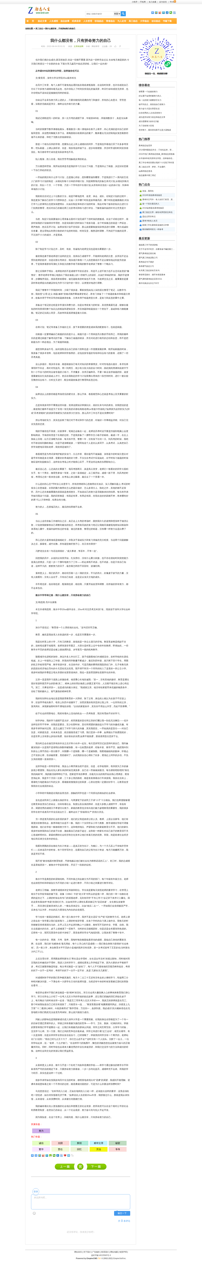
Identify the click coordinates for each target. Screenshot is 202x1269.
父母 (53, 672)
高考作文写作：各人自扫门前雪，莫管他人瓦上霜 (158, 199)
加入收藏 (152, 2)
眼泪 (73, 129)
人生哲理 (87, 21)
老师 (84, 249)
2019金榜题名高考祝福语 (153, 208)
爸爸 (91, 778)
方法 (82, 166)
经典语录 (76, 21)
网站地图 (114, 1252)
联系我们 (105, 1252)
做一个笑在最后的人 (150, 204)
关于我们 (87, 1252)
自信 (84, 755)
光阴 (60, 1143)
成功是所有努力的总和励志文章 (152, 117)
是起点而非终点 (149, 216)
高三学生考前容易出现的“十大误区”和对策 (156, 162)
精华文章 (98, 1143)
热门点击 (144, 184)
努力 (44, 89)
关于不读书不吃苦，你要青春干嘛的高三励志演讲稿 (157, 249)
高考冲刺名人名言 (149, 221)
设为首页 (163, 2)
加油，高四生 (148, 191)
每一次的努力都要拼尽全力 (150, 100)
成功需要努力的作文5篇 (149, 121)
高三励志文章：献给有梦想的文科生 (157, 212)
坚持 (97, 702)
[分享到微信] (170, 12)
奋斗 (121, 1043)
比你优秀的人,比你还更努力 (150, 113)
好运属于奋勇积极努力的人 (150, 96)
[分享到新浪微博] (160, 12)
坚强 (33, 778)
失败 (117, 231)
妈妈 (38, 774)
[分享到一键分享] (36, 1155)
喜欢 (71, 736)
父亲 (38, 679)
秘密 (117, 1143)
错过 (117, 219)
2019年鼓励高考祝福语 (152, 195)
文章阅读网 (78, 46)
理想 (57, 223)
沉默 (111, 1039)
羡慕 (77, 770)
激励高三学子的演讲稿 (66, 1166)
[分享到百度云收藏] (65, 1155)
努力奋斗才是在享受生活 (149, 109)
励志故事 (65, 21)
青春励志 (110, 21)
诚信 (41, 1143)
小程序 (134, 2)
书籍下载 (167, 21)
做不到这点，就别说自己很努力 (152, 104)
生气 (88, 932)
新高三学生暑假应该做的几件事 (155, 225)
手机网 (143, 2)
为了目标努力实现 (146, 126)
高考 (33, 357)
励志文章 (42, 21)
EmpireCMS (92, 1258)
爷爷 (117, 1149)
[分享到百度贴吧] (174, 12)
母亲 (57, 702)
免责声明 (123, 1252)
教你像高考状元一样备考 (152, 229)
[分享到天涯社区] (68, 1155)
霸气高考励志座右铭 (147, 253)
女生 (111, 902)
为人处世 (121, 21)
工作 (60, 327)
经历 (68, 573)
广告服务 (96, 1252)
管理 (44, 664)
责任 (84, 720)
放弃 (65, 60)
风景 (84, 782)
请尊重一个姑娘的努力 (148, 92)
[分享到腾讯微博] (163, 12)
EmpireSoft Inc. (119, 1258)
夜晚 (68, 133)
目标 (84, 313)
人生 (57, 634)
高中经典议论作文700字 (149, 283)
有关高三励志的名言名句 (149, 270)
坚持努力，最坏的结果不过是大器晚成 (155, 130)
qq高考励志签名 (145, 171)
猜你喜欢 (144, 85)
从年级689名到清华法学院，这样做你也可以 (157, 158)
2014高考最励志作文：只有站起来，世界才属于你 (157, 150)
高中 (76, 63)
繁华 (41, 1149)
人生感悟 (53, 21)
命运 (40, 100)
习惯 (57, 200)
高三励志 (133, 21)
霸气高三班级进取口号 (148, 258)
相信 (77, 584)
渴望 (91, 724)
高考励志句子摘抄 (146, 262)
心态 (102, 394)
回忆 (113, 996)
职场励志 (99, 21)
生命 (111, 60)
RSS (172, 2)
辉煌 (79, 1143)
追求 (110, 372)
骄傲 (103, 1095)
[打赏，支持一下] (80, 1166)
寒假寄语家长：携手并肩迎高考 (152, 275)
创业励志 (156, 21)
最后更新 (144, 238)
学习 (77, 166)
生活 (71, 664)
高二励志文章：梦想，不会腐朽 (152, 167)
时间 (106, 85)
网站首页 (78, 1252)
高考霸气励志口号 (146, 266)
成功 (53, 60)
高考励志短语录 (145, 145)
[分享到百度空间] (50, 1155)
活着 (107, 683)
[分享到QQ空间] (156, 12)
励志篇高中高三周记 (147, 175)
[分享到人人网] (167, 12)
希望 (121, 800)
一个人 (85, 260)
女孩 (113, 698)
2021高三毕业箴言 (96, 1166)
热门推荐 (144, 139)
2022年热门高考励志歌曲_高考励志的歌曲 (157, 154)
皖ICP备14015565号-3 (101, 1255)
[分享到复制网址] (72, 1155)
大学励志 (144, 21)
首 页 (30, 21)
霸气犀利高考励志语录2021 (150, 279)
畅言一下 (122, 1213)
